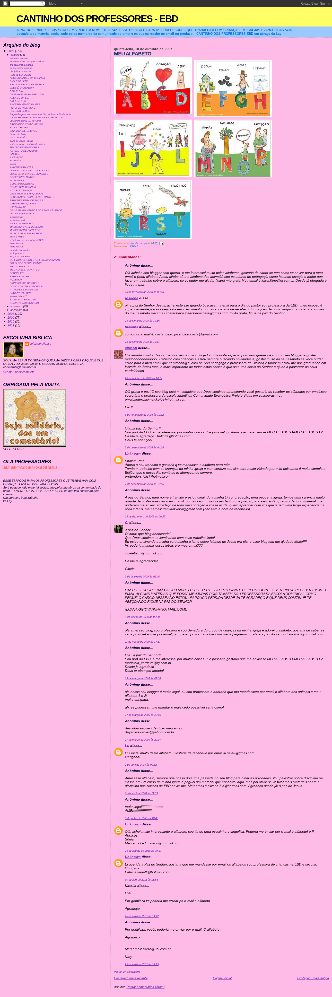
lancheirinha (16, 217)
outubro (15, 54)
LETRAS (133, 246)
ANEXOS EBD (18, 101)
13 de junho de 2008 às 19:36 (142, 320)
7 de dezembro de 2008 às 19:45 (144, 483)
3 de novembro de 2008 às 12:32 (144, 414)
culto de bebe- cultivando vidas (27, 144)
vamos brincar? (18, 296)
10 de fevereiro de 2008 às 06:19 (144, 291)
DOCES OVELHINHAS (22, 177)
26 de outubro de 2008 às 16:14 (143, 378)
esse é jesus (17, 236)
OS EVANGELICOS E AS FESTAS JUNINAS (35, 260)
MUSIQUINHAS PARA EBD (25, 230)
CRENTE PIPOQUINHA (23, 203)
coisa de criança (40, 343)
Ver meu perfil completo (19, 372)
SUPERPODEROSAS (22, 184)
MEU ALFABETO (19, 266)
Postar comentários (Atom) (146, 987)
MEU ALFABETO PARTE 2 (25, 269)
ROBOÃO (15, 160)
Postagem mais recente (131, 978)
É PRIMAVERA (18, 207)
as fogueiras (17, 253)
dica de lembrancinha (22, 213)
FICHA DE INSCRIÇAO (22, 107)
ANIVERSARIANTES (21, 167)
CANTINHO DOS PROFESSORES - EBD (97, 18)
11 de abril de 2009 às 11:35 (141, 793)
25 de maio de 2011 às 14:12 (142, 916)
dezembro (16, 309)
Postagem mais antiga (313, 978)
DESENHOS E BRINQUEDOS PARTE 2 (32, 197)
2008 (11, 313)
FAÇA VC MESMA (20, 256)
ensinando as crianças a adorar (27, 61)
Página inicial (222, 978)
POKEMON (16, 279)
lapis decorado (18, 220)
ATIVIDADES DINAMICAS (24, 289)
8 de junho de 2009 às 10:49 (141, 818)
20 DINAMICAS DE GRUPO (25, 121)
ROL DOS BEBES (20, 111)
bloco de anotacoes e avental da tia (30, 170)
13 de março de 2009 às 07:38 (143, 678)
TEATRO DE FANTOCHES (24, 147)
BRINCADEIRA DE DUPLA (25, 283)
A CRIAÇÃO (16, 157)
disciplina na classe (20, 71)
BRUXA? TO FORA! (21, 293)
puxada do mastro (20, 250)
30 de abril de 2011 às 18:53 (141, 879)
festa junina (16, 243)
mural (13, 164)
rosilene (131, 298)
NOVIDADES (17, 180)
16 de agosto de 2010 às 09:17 (143, 850)
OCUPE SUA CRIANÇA (23, 187)
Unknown (133, 453)
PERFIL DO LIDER (20, 74)
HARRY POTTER (19, 276)
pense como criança (21, 68)
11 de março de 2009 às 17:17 (143, 641)
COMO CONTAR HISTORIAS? (27, 286)
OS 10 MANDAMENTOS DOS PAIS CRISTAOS (36, 210)
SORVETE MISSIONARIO (24, 303)
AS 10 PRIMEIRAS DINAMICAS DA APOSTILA (36, 117)
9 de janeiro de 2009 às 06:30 (142, 616)
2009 (11, 317)
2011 (11, 325)
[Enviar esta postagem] (161, 243)
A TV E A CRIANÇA (21, 190)
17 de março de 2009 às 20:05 (143, 714)
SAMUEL (15, 154)
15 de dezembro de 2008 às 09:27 (145, 516)
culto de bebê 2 (18, 137)
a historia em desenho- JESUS (27, 240)
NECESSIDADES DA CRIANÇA (27, 78)
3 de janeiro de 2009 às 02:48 (142, 576)
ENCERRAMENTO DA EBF (25, 104)
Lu (127, 746)
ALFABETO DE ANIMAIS (24, 150)
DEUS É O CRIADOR (22, 88)
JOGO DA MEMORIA (21, 223)
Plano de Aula (18, 134)
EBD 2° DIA (16, 91)
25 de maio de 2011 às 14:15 (142, 964)
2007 (11, 50)
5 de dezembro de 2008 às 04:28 (144, 447)
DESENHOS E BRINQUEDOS (26, 193)
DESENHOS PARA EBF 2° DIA (27, 94)
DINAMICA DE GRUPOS (23, 131)
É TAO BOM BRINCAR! (23, 299)
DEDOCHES (17, 273)
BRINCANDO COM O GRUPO (26, 124)
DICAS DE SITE (19, 81)
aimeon (131, 348)
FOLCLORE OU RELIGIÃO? (26, 263)
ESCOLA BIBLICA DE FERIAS (27, 84)
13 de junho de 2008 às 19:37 (142, 341)
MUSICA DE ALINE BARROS (26, 233)
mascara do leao (19, 58)
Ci (126, 523)
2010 (11, 321)
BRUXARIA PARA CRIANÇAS (26, 200)
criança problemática (21, 64)
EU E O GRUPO (19, 127)
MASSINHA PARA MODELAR (26, 227)
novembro (16, 306)
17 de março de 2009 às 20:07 (143, 739)
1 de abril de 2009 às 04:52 (141, 764)
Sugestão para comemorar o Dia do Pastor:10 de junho (41, 114)
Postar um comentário (127, 971)
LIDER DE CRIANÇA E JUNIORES (29, 174)
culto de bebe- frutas (21, 141)
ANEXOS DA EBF (20, 97)
